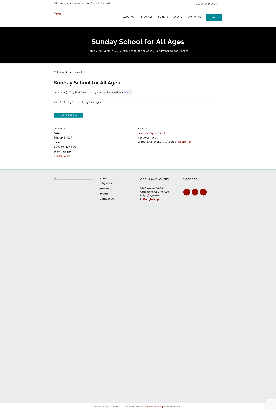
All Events (105, 51)
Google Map (151, 199)
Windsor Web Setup (154, 407)
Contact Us (194, 17)
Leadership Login (206, 3)
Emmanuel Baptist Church (151, 133)
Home (91, 51)
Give (214, 17)
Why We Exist (108, 183)
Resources (146, 17)
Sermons (163, 17)
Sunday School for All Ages (135, 51)
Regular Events (62, 156)
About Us (128, 17)
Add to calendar (69, 115)
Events (178, 17)
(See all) (127, 92)
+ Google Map (183, 141)
